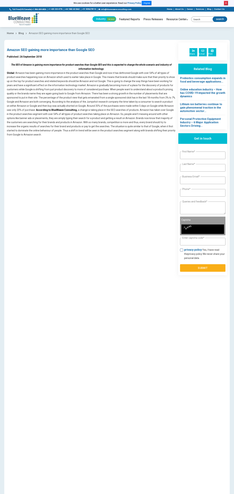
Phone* (186, 189)
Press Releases (153, 19)
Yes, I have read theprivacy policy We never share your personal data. (204, 253)
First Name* (188, 151)
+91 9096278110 (89, 9)
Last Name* (188, 164)
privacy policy (193, 249)
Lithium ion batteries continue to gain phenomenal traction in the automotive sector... (201, 108)
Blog (209, 9)
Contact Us (219, 9)
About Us (179, 9)
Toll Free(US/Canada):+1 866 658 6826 (29, 9)
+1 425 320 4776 (55, 9)
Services (200, 9)
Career (190, 9)
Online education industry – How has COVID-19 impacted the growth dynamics (202, 93)
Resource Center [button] (176, 19)
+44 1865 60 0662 (72, 9)
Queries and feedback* (194, 201)
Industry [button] (105, 19)
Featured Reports (129, 19)
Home (169, 9)
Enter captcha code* (193, 237)
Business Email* (191, 176)
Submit (203, 268)
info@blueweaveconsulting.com (116, 9)
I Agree (146, 3)
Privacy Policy (134, 3)
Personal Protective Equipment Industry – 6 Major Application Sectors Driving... (200, 122)
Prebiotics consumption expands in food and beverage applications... (202, 80)
